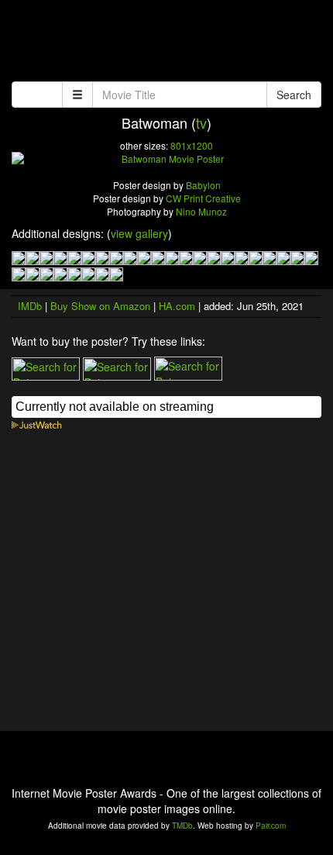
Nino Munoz (201, 211)
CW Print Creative (203, 198)
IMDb (30, 305)
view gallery (139, 233)
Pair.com (271, 825)
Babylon (203, 184)
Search (293, 94)
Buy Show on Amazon (100, 305)
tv (201, 122)
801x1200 (191, 145)
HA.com (177, 305)
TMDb (182, 825)
